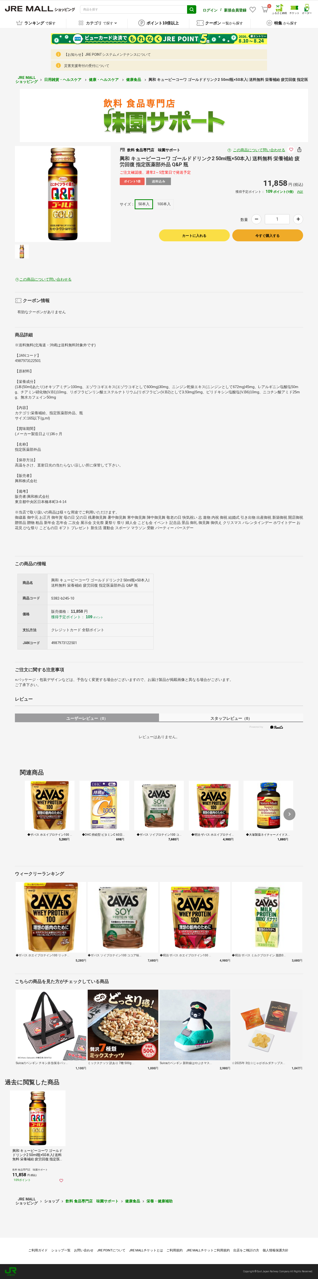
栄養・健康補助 (160, 1201)
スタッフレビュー (231, 718)
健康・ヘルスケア (104, 79)
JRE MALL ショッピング (26, 79)
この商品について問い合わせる (259, 150)
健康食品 (134, 79)
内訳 (300, 192)
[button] (289, 814)
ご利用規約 (174, 1250)
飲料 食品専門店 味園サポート (92, 1201)
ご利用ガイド (38, 1250)
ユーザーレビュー (87, 718)
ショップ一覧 (61, 1250)
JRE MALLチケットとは (146, 1250)
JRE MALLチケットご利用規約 (208, 1250)
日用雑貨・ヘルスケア (63, 79)
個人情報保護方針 (275, 1250)
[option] (63, 194)
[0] (264, 9)
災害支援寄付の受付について (86, 66)
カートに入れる (194, 236)
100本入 (164, 204)
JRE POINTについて (111, 1250)
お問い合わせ (83, 1250)
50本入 (144, 204)
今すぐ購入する (267, 236)
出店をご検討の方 (246, 1250)
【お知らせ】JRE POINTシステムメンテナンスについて (107, 54)
